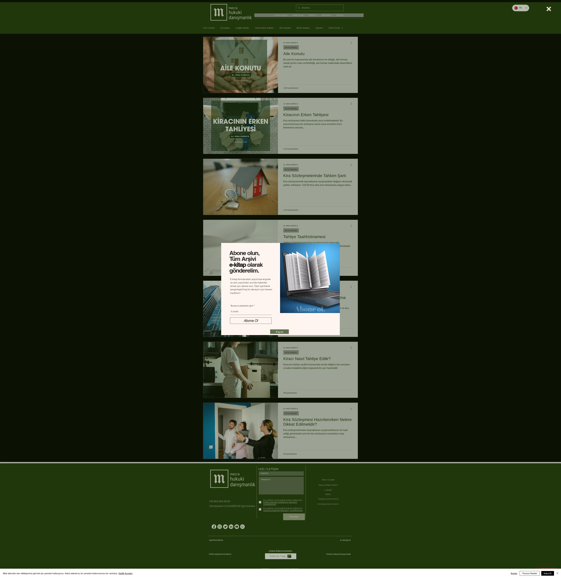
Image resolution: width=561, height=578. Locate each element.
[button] (548, 9)
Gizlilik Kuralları (125, 573)
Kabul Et (548, 573)
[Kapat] (557, 573)
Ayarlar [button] (514, 573)
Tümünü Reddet (529, 573)
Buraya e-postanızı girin (242, 306)
